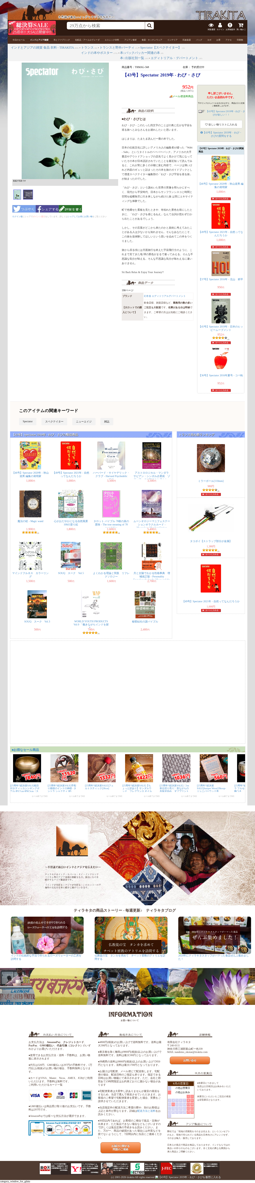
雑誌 (106, 421)
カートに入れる (221, 199)
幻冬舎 (147, 296)
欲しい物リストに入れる (222, 124)
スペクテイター (54, 421)
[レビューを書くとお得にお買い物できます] (70, 214)
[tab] (18, 40)
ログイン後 (17, 216)
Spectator (28, 421)
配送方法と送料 (146, 1111)
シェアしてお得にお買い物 (80, 216)
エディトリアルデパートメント (169, 296)
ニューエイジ (84, 421)
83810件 (243, 3)
